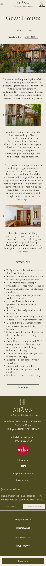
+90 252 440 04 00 (23, 440)
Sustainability (23, 479)
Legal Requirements (23, 473)
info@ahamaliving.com (22, 436)
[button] (3, 114)
